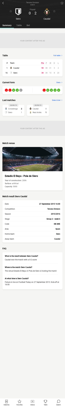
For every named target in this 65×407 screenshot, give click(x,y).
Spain (57, 229)
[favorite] (62, 3)
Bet (28, 25)
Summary (6, 25)
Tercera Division (53, 209)
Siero (15, 73)
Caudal (16, 68)
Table (19, 25)
